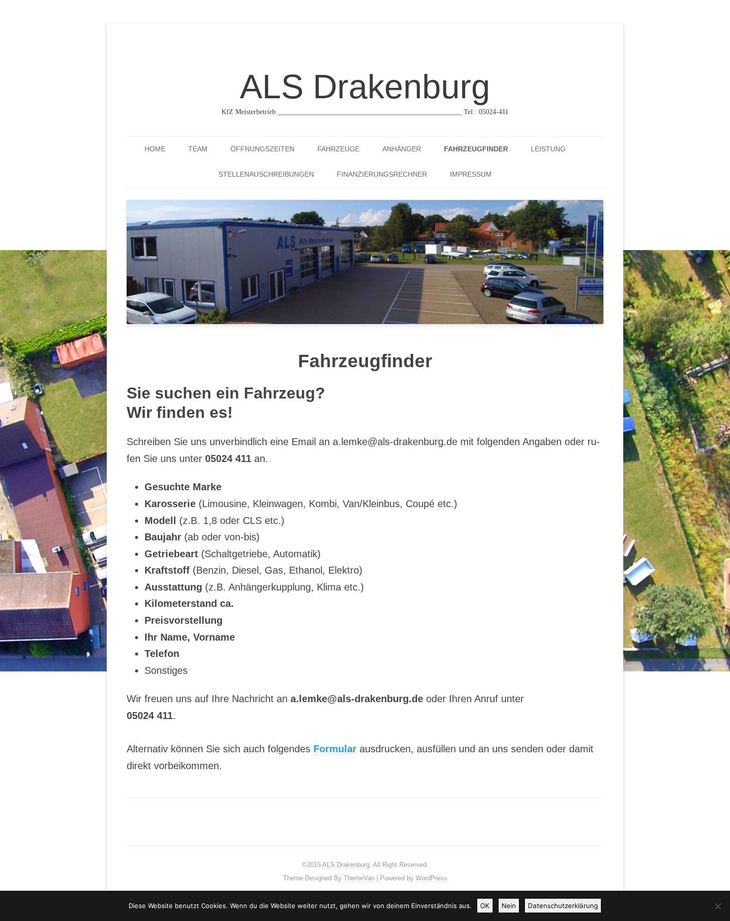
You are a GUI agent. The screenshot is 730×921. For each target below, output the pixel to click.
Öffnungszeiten (262, 149)
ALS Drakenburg (365, 86)
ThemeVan (359, 878)
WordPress (431, 878)
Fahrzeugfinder (476, 149)
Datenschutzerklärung (563, 906)
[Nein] (718, 906)
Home (155, 149)
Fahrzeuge (338, 149)
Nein (509, 906)
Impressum (471, 174)
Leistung (548, 149)
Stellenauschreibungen (266, 174)
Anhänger (401, 149)
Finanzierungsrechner (382, 174)
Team (198, 149)
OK (485, 906)
